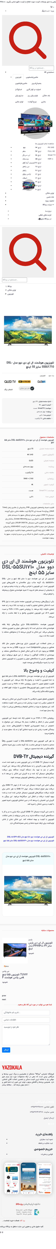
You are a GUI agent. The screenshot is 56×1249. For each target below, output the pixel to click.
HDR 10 (50, 159)
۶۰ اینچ (38, 189)
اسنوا (24, 182)
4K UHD (51, 147)
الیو (24, 185)
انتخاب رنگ (8, 390)
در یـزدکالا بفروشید (44, 218)
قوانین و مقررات (47, 1154)
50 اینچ (38, 155)
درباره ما (48, 211)
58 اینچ (38, 170)
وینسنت (25, 159)
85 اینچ (38, 185)
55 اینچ (38, 159)
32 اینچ (38, 147)
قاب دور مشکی (24, 388)
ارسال (6, 1050)
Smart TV (51, 155)
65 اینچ (38, 163)
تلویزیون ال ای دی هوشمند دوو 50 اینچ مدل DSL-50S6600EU (30, 836)
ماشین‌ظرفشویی (21, 83)
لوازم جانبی (19, 101)
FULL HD (51, 151)
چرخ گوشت (32, 101)
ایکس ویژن (26, 174)
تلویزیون (18, 77)
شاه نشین (50, 197)
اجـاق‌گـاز (18, 89)
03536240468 (36, 1112)
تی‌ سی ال (26, 155)
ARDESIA (25, 189)
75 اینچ (38, 166)
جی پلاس (25, 166)
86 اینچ (38, 178)
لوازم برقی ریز (33, 95)
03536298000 (37, 1107)
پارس (24, 170)
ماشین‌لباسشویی (32, 77)
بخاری (43, 101)
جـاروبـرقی (19, 95)
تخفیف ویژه (49, 200)
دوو (24, 147)
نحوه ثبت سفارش (46, 1139)
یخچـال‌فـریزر (36, 83)
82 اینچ (38, 174)
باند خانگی (46, 95)
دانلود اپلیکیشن (28, 1204)
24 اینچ (38, 182)
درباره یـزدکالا (48, 204)
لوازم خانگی (50, 193)
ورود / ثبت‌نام (49, 11)
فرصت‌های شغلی (45, 215)
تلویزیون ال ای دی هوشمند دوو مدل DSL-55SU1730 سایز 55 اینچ (28, 840)
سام (24, 151)
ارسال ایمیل (49, 1118)
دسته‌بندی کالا (49, 72)
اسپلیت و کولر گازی (34, 89)
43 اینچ (38, 151)
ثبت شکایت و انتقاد (45, 1143)
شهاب (24, 178)
